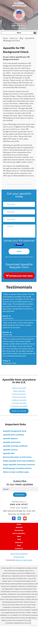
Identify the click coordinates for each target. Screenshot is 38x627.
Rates (19, 536)
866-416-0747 (19, 25)
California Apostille (19, 400)
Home (5, 38)
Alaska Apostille (19, 391)
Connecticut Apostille (19, 406)
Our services (19, 530)
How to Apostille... (19, 533)
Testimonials (19, 287)
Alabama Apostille (19, 388)
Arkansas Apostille (19, 397)
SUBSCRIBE (20, 494)
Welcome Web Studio (24, 560)
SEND (19, 251)
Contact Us (19, 548)
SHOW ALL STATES (19, 411)
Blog (21, 38)
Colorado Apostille (19, 403)
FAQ (19, 539)
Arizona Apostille (19, 394)
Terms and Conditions (19, 554)
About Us (13, 38)
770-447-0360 (19, 28)
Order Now (19, 542)
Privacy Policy (19, 557)
